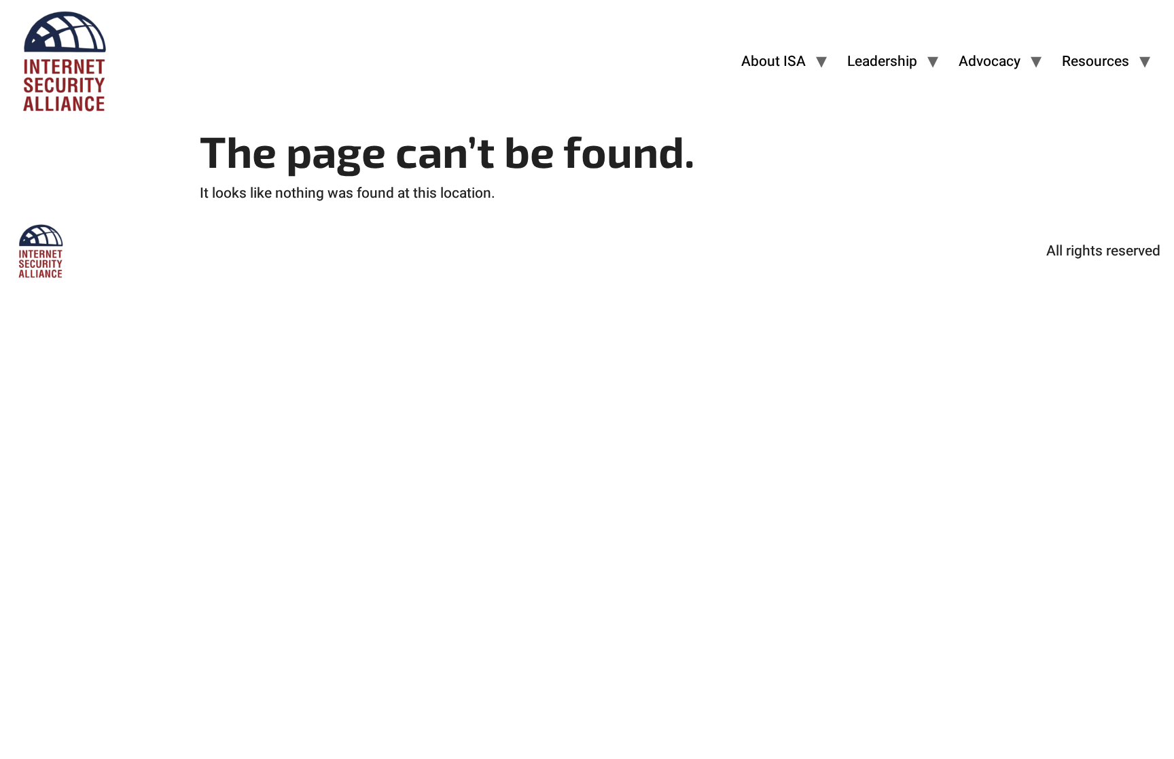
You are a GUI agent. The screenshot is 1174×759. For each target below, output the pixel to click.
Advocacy (989, 61)
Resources (1095, 61)
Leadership (882, 61)
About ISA (773, 61)
